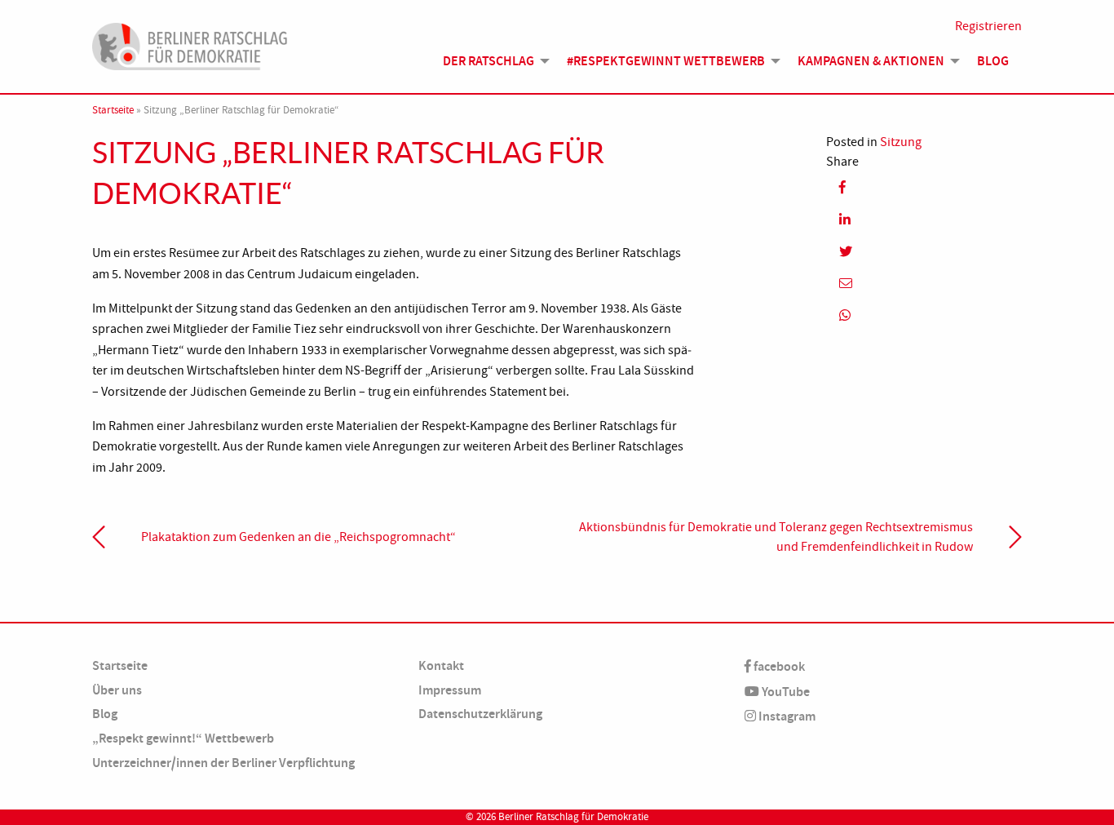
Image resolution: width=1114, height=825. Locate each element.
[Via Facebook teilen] (924, 187)
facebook (778, 666)
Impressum (449, 690)
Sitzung (901, 142)
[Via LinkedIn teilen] (924, 219)
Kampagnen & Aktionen (871, 60)
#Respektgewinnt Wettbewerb (666, 60)
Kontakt (441, 665)
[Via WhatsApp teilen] (924, 315)
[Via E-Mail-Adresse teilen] (924, 283)
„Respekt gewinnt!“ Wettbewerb (183, 738)
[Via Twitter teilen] (924, 251)
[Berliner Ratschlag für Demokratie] (190, 44)
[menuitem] (492, 61)
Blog (993, 60)
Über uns (117, 690)
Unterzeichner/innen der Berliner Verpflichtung (223, 762)
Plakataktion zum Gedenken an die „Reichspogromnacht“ (298, 537)
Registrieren (988, 26)
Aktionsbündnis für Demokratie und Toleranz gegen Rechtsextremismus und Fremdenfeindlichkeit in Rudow (776, 537)
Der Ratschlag (488, 60)
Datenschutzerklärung (480, 713)
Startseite (113, 110)
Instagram (786, 716)
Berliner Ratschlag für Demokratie (573, 816)
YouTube (784, 691)
